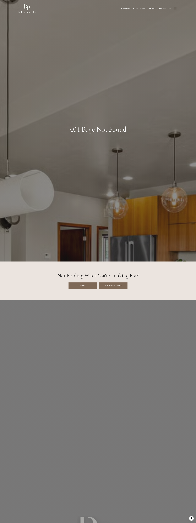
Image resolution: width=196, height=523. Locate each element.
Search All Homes (113, 286)
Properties (125, 9)
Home (82, 286)
